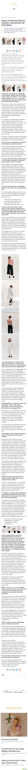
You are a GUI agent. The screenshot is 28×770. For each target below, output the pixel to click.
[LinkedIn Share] (17, 51)
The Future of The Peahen (10, 739)
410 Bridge (17, 503)
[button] (14, 9)
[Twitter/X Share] (14, 51)
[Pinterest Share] (20, 51)
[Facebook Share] (11, 51)
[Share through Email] (7, 51)
